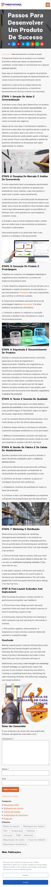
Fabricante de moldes (10, 796)
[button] (48, 5)
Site (4, 779)
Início (3, 54)
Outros (8, 54)
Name (5, 769)
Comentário (8, 739)
